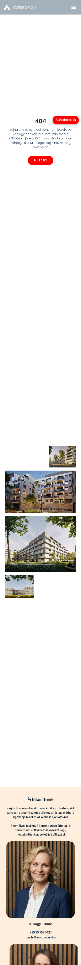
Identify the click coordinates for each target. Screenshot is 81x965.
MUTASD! (40, 160)
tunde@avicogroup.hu (41, 937)
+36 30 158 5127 (40, 932)
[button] (73, 7)
